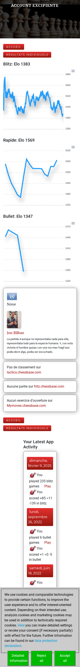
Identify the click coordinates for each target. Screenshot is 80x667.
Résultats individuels (27, 54)
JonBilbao (15, 333)
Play (47, 486)
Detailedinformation (19, 658)
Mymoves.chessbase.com (26, 406)
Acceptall (65, 658)
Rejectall (41, 658)
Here (21, 625)
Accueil (13, 46)
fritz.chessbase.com (49, 386)
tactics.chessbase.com (24, 372)
